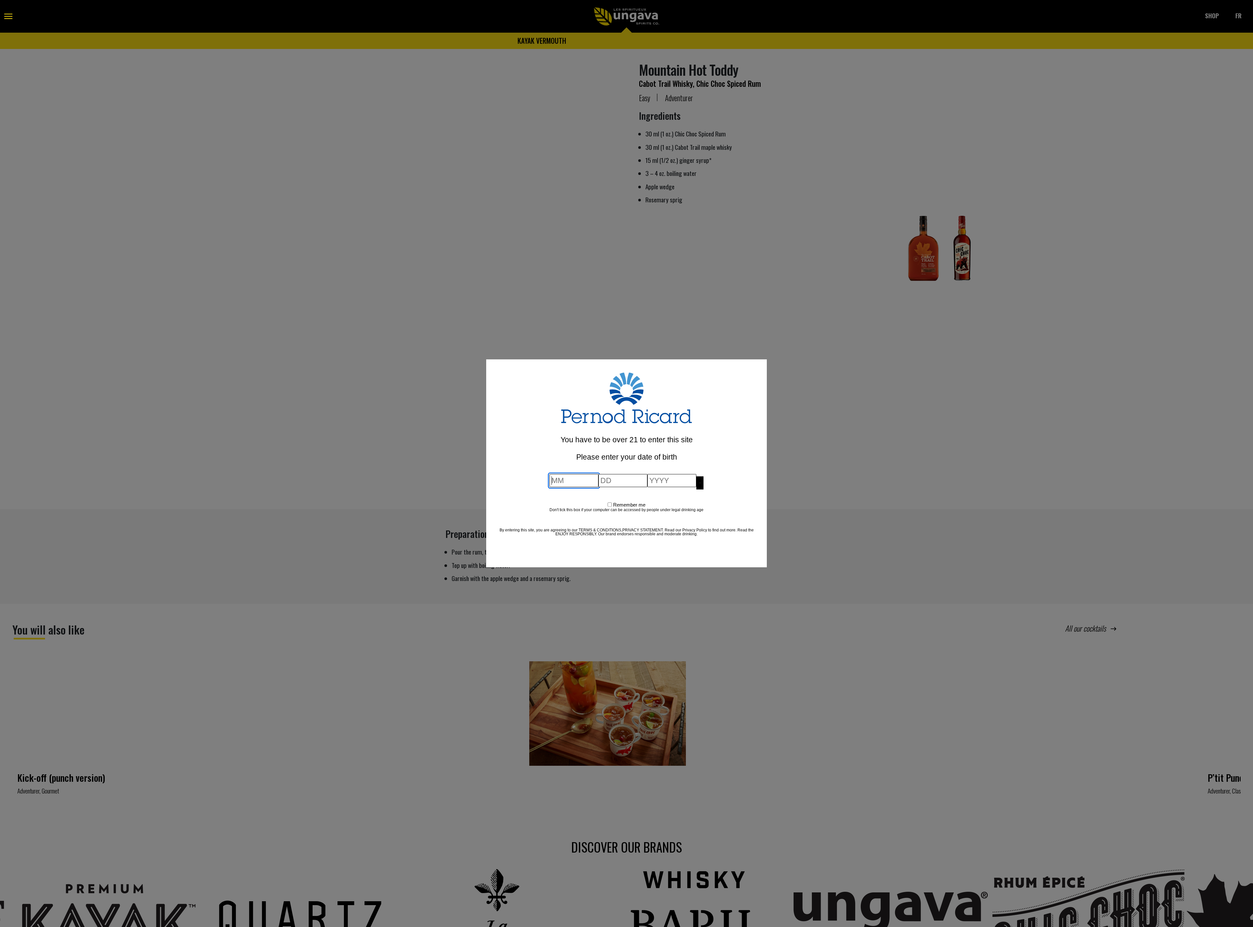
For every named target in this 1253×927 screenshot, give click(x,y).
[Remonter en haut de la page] (11, 904)
